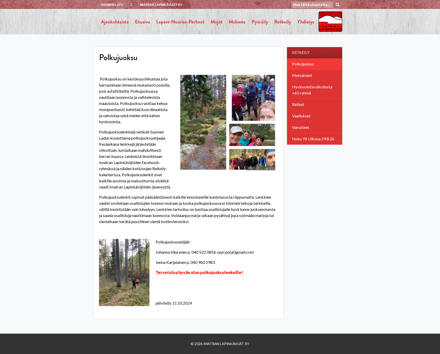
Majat (217, 21)
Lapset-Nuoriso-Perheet (180, 21)
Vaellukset (301, 115)
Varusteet (300, 127)
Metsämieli (302, 75)
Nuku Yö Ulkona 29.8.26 (313, 138)
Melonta (237, 21)
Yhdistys (305, 21)
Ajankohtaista (115, 21)
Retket (298, 104)
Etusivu (142, 21)
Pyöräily (260, 21)
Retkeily (282, 21)
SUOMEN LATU (112, 5)
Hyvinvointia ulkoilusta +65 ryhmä (312, 89)
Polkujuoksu (303, 63)
